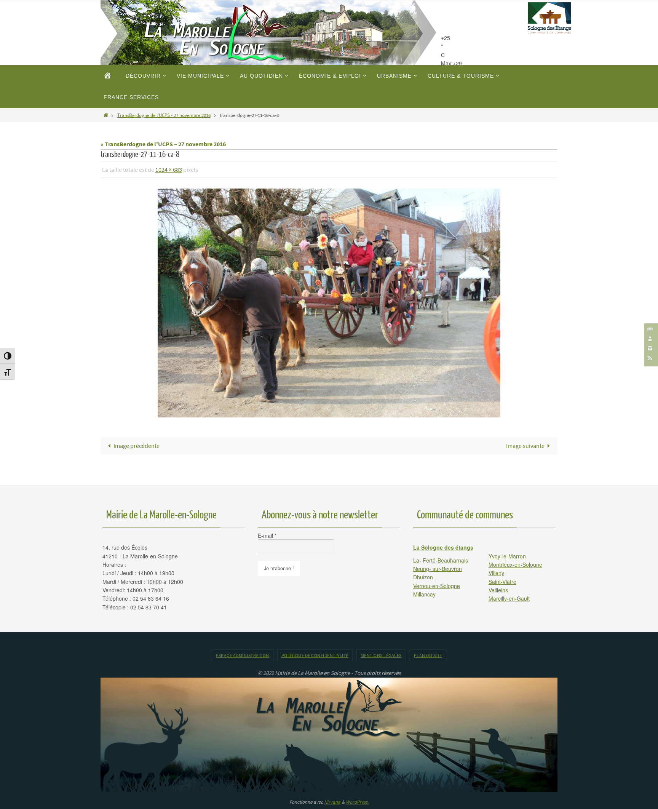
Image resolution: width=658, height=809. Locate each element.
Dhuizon (423, 577)
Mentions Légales (381, 655)
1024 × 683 (168, 169)
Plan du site (428, 655)
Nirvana (332, 802)
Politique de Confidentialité (314, 655)
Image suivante (525, 445)
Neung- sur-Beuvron (437, 568)
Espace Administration (242, 655)
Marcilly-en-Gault (509, 598)
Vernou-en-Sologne (436, 586)
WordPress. (357, 802)
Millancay (424, 594)
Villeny (496, 573)
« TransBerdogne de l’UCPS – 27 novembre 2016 (163, 144)
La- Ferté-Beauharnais (440, 560)
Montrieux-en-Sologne (515, 564)
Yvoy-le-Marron (507, 556)
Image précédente (136, 445)
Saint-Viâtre (502, 581)
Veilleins (498, 590)
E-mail (267, 535)
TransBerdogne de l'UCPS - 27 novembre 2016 (164, 115)
